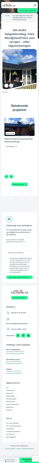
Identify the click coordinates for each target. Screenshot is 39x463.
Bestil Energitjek (11, 399)
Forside (7, 15)
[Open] (35, 5)
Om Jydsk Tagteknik (12, 423)
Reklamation (10, 407)
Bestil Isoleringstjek (12, 404)
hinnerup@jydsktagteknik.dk (15, 353)
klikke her (22, 242)
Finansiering (10, 428)
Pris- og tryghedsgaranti (14, 426)
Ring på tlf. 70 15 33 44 (18, 313)
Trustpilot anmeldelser (13, 431)
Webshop (9, 410)
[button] (6, 86)
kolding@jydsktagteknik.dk (14, 363)
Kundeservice (10, 390)
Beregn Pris (10, 393)
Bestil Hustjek (10, 401)
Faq (7, 387)
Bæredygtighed (11, 437)
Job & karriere (10, 434)
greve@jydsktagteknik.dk (14, 373)
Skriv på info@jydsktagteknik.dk (17, 323)
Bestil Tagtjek (10, 396)
